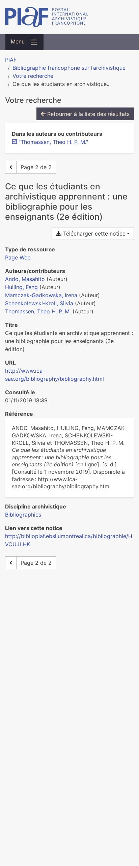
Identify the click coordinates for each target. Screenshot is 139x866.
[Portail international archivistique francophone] (69, 17)
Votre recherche (32, 75)
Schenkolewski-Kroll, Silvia (39, 303)
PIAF (11, 59)
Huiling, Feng (21, 287)
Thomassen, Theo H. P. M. (38, 311)
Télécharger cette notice (93, 233)
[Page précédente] (11, 167)
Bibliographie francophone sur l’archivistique (69, 67)
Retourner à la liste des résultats (88, 114)
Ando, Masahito (25, 279)
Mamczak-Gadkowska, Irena (41, 295)
